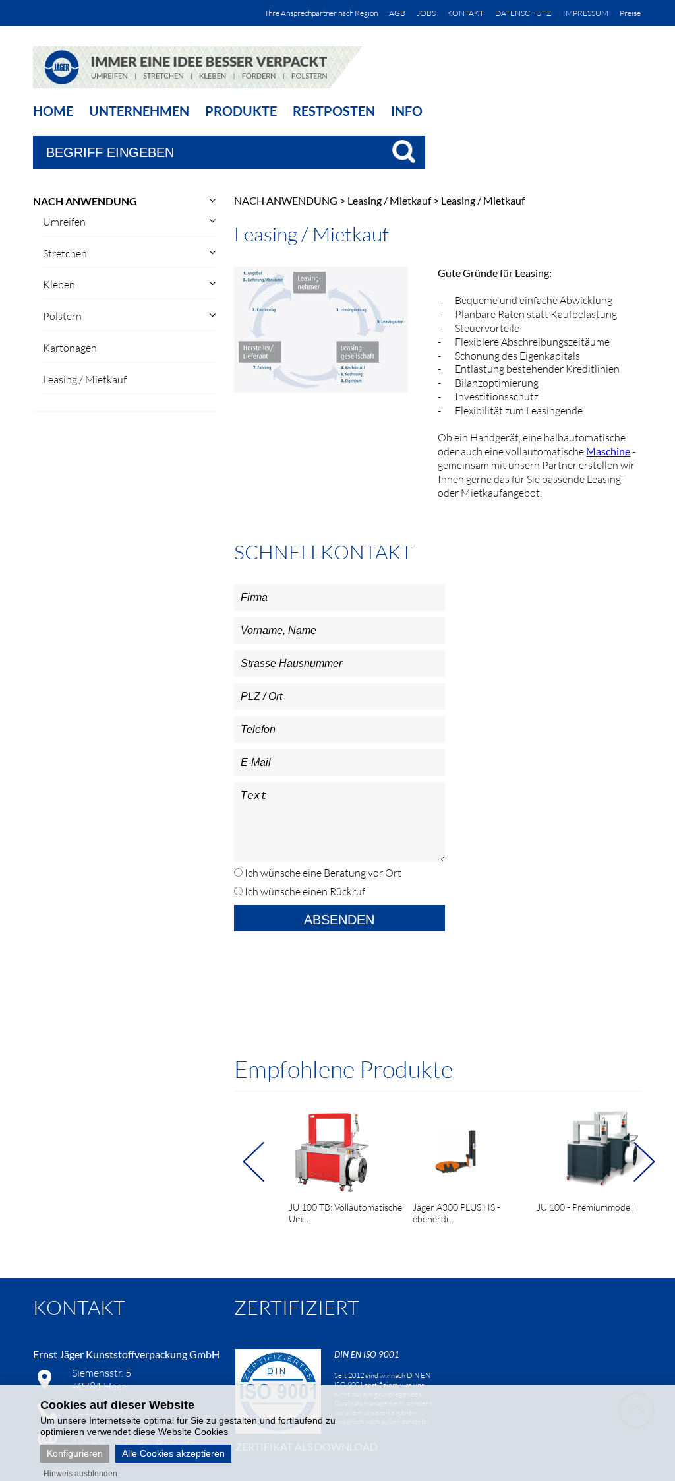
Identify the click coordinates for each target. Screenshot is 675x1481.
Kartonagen (70, 347)
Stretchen (65, 253)
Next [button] (649, 1162)
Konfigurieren (75, 1453)
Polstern (62, 316)
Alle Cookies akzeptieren (173, 1453)
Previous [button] (259, 1162)
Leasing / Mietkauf (85, 379)
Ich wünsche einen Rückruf (304, 891)
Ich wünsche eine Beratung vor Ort (322, 872)
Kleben (59, 284)
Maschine (608, 451)
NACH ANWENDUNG (85, 201)
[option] (341, 1162)
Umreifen (64, 221)
